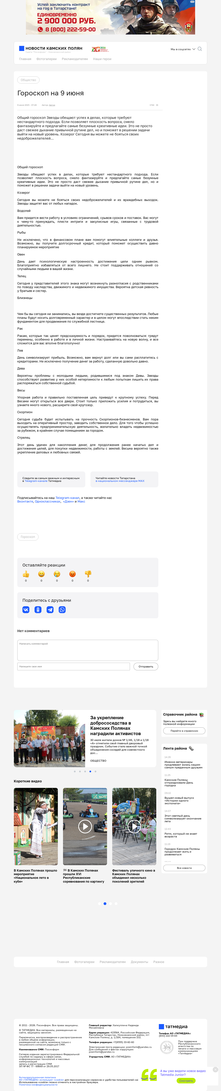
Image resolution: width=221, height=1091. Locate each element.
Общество (28, 80)
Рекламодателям (75, 59)
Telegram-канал (67, 498)
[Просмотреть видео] (36, 826)
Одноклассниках (47, 501)
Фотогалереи (46, 59)
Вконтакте (25, 501)
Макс (81, 501)
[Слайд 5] (95, 771)
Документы (139, 962)
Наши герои (102, 59)
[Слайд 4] (90, 771)
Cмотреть (186, 1080)
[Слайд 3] (85, 771)
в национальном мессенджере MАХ (120, 481)
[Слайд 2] (80, 771)
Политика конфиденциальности (38, 1084)
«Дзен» (68, 501)
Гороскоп (28, 537)
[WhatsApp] (62, 609)
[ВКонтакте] (25, 609)
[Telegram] (50, 609)
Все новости (184, 867)
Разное (158, 962)
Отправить (146, 666)
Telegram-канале (36, 481)
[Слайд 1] (75, 771)
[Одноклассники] (38, 609)
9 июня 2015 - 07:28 (27, 105)
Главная (25, 59)
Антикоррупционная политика (37, 1077)
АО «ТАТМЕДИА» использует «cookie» (41, 1079)
